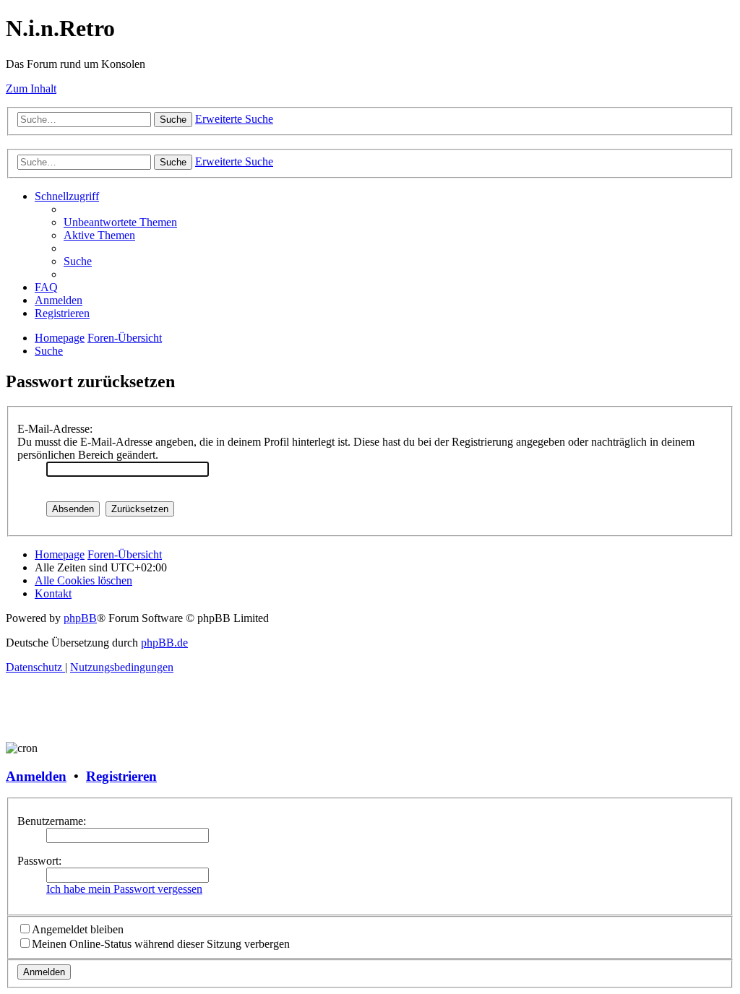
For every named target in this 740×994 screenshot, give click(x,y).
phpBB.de (164, 642)
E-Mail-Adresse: (54, 429)
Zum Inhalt (31, 88)
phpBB (80, 618)
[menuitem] (120, 222)
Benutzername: (51, 821)
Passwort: (39, 861)
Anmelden (36, 776)
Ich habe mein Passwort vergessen (124, 889)
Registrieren (121, 776)
